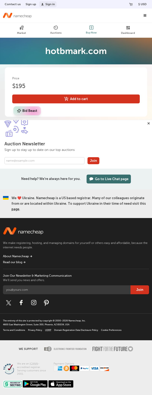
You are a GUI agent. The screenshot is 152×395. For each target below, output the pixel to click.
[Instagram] (33, 302)
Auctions (56, 32)
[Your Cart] (130, 4)
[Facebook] (21, 302)
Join (93, 161)
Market (21, 33)
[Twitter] (8, 302)
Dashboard (128, 33)
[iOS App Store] (60, 384)
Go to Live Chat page (111, 179)
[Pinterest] (46, 302)
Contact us (13, 4)
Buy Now (91, 32)
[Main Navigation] (145, 15)
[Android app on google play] (35, 384)
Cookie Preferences (111, 330)
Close (149, 123)
